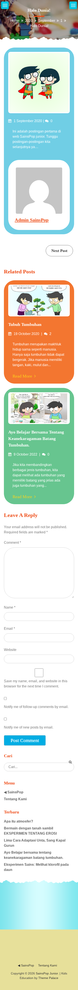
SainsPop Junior (47, 973)
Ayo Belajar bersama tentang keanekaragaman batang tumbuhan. (36, 438)
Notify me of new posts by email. (28, 727)
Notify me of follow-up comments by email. (36, 707)
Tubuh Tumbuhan (24, 324)
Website (10, 650)
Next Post (59, 251)
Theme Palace (48, 978)
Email (9, 628)
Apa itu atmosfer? (18, 821)
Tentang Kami (15, 799)
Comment (12, 542)
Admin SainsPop (32, 220)
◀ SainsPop (13, 792)
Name (9, 607)
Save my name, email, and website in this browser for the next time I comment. (35, 683)
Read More (22, 376)
